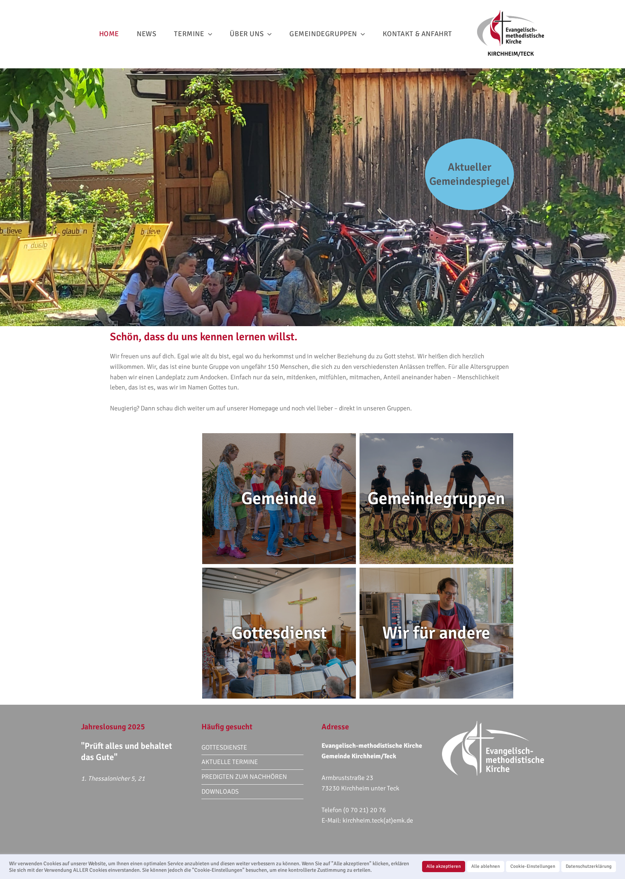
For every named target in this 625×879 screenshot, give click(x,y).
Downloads (220, 791)
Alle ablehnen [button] (485, 866)
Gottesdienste (224, 747)
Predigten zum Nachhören (244, 777)
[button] (208, 34)
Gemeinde (278, 498)
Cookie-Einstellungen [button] (532, 866)
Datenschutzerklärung (589, 866)
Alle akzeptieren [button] (443, 866)
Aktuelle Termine (229, 762)
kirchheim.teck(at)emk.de (378, 820)
